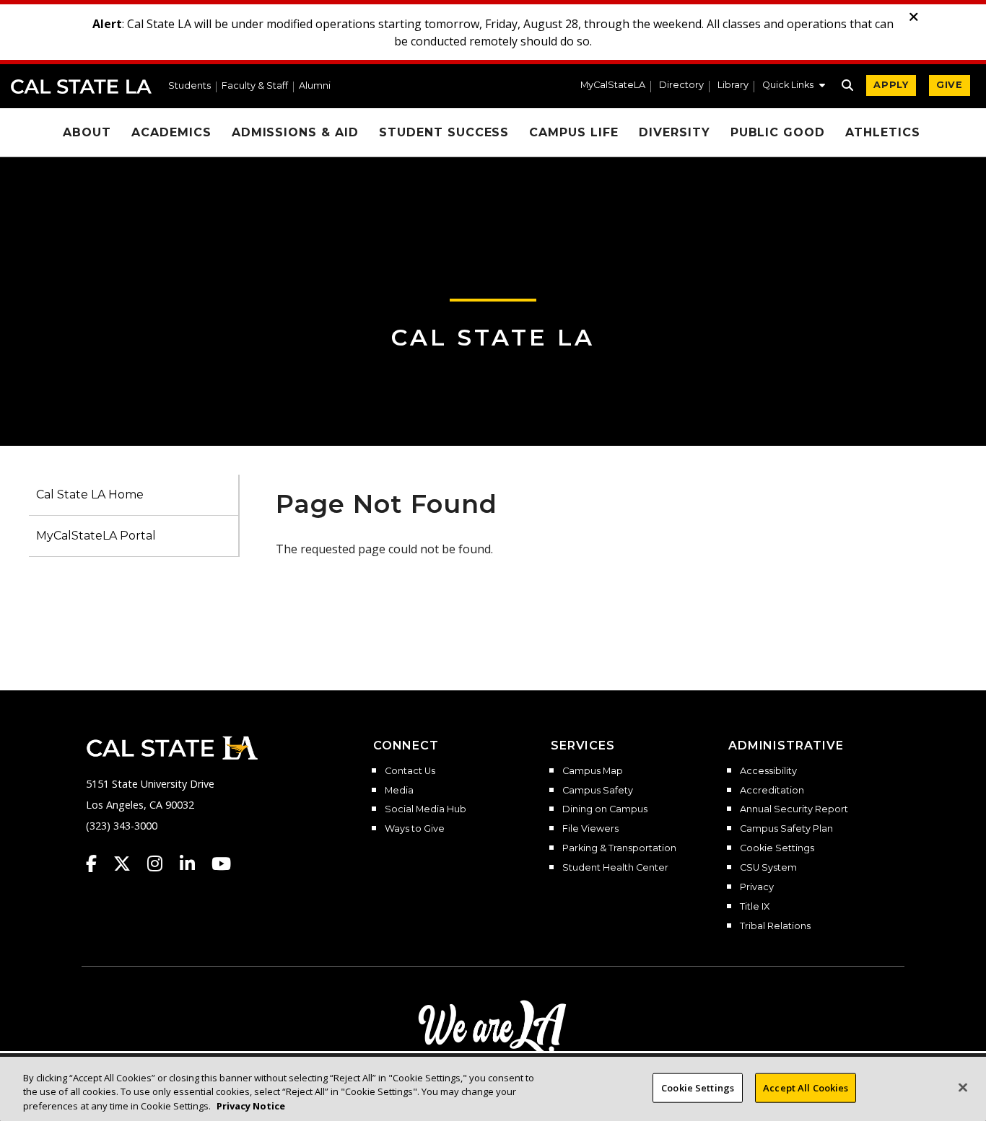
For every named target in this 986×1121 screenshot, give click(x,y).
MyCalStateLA (612, 85)
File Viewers (590, 829)
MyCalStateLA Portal (96, 535)
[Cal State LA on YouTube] (221, 863)
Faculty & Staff (255, 86)
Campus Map (592, 771)
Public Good (778, 132)
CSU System (768, 868)
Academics (171, 132)
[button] (793, 86)
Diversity (674, 132)
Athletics (882, 132)
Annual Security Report (794, 809)
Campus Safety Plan (786, 829)
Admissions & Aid (295, 132)
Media (399, 791)
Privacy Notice (251, 1105)
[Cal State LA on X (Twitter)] (128, 863)
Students (189, 86)
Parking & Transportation (619, 848)
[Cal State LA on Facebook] (98, 863)
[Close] (963, 1087)
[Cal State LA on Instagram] (161, 863)
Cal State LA (81, 86)
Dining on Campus (604, 809)
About (87, 132)
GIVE (949, 84)
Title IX (754, 907)
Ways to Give (415, 829)
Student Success (444, 132)
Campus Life (574, 132)
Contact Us (410, 771)
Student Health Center (615, 868)
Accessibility (768, 771)
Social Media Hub (425, 809)
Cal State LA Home (90, 494)
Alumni (315, 86)
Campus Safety (597, 791)
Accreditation (772, 791)
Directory (681, 85)
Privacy (757, 887)
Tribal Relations (775, 926)
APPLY (891, 84)
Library (733, 85)
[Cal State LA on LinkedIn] (194, 863)
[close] (914, 17)
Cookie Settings (777, 848)
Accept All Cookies (805, 1087)
